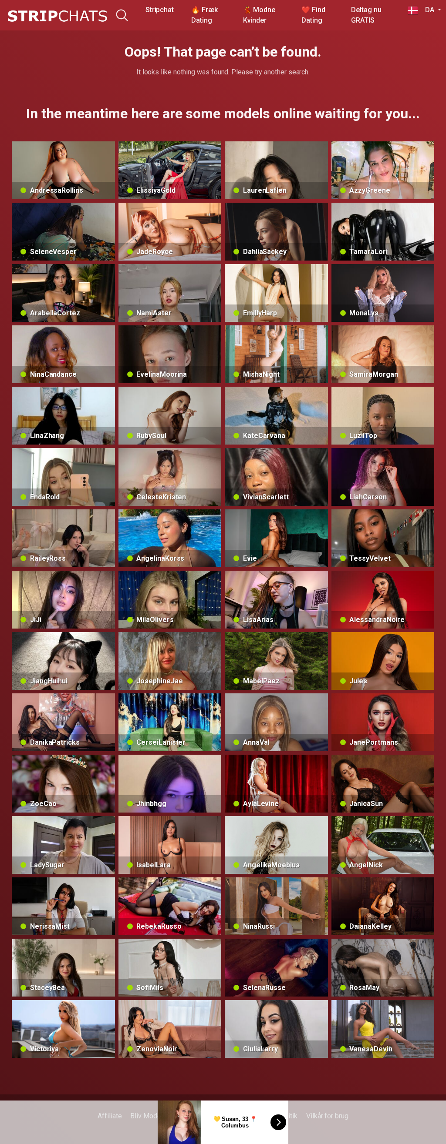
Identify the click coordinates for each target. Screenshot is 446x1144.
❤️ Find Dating (313, 15)
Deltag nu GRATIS (366, 15)
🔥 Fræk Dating (204, 15)
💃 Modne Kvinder (259, 15)
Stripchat (159, 10)
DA (427, 10)
